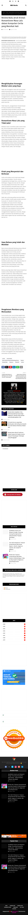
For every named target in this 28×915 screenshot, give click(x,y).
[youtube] (19, 767)
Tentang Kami (12, 905)
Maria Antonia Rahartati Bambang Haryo (10, 360)
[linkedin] (22, 767)
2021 (14, 635)
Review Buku (4, 362)
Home (4, 12)
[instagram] (15, 1)
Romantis (17, 362)
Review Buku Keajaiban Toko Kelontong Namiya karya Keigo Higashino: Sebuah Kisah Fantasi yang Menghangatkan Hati (16, 414)
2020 (14, 637)
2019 (14, 640)
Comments (7, 589)
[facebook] (10, 1)
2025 (14, 626)
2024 (14, 628)
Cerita (7, 12)
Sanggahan (15, 907)
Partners (14, 908)
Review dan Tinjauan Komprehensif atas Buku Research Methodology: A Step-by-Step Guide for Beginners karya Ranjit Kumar (17, 558)
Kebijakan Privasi (7, 907)
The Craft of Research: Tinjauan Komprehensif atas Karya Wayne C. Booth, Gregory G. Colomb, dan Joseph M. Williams (17, 546)
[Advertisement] (14, 71)
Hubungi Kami (20, 905)
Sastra (22, 362)
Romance (11, 362)
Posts (6, 588)
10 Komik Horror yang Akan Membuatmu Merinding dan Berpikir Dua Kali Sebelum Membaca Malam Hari (17, 425)
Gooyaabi (14, 912)
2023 (14, 630)
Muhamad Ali (6, 29)
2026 (14, 624)
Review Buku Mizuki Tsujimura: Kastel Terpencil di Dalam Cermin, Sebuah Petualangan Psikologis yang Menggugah (16, 435)
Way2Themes (15, 911)
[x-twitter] (13, 1)
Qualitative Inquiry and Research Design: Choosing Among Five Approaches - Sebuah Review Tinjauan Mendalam (16, 534)
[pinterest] (18, 1)
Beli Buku (22, 907)
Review (22, 360)
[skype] (12, 767)
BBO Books (14, 5)
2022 (14, 633)
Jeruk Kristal (9, 358)
